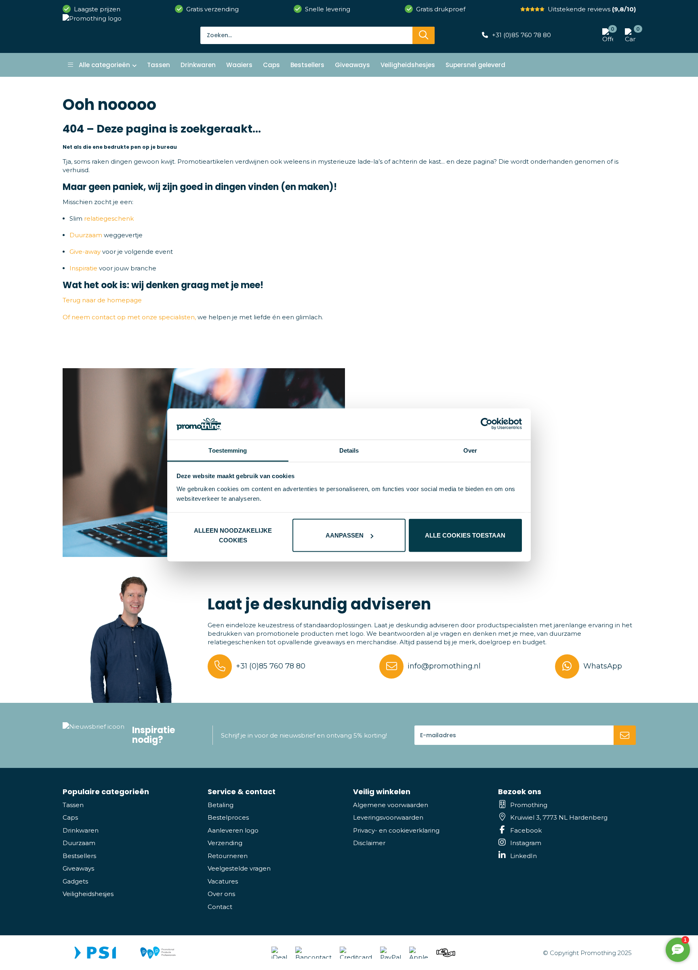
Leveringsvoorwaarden (388, 817)
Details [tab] (349, 450)
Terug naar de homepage (102, 300)
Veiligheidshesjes (88, 894)
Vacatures (223, 881)
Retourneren (228, 856)
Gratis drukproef (440, 9)
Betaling (220, 805)
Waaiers (239, 65)
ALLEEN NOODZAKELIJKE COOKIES (233, 535)
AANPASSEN (345, 535)
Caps (70, 817)
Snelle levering (327, 9)
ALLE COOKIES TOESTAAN (465, 535)
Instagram (525, 843)
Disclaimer (369, 843)
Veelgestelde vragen (239, 868)
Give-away (85, 251)
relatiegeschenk (109, 218)
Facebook (526, 830)
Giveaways (78, 868)
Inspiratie (83, 268)
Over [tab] (470, 450)
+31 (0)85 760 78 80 (521, 35)
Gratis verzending (212, 9)
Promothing (528, 805)
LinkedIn (523, 856)
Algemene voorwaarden (390, 805)
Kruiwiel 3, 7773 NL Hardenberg (559, 817)
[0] (628, 35)
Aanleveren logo (233, 830)
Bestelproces (228, 817)
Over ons (221, 894)
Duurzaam (85, 235)
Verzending (225, 843)
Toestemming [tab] (227, 450)
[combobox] (306, 35)
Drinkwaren (81, 830)
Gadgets (75, 881)
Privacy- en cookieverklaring (396, 830)
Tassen (73, 805)
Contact (220, 907)
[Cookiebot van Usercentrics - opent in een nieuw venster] (486, 424)
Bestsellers (79, 856)
